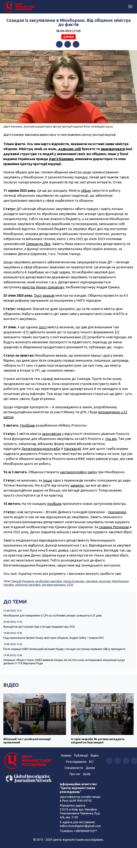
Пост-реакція (44, 295)
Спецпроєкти (73, 767)
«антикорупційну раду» (78, 472)
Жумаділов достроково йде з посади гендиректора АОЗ (39, 626)
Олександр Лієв (38, 244)
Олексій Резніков (22, 581)
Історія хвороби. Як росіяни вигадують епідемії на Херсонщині (97, 740)
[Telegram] (76, 44)
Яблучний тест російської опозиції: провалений (27, 740)
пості (43, 327)
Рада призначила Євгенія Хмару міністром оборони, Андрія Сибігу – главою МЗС (53, 637)
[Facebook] (59, 44)
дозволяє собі (69, 149)
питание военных (54, 584)
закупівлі (92, 581)
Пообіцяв (27, 425)
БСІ (91, 761)
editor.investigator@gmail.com (80, 826)
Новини (66, 755)
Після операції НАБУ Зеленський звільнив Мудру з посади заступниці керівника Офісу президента (64, 648)
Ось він (111, 439)
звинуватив (51, 434)
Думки (68, 36)
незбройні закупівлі (48, 581)
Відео (11, 685)
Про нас (74, 774)
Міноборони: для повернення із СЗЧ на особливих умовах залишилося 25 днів (52, 615)
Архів (86, 774)
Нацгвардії (72, 449)
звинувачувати (113, 149)
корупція (104, 581)
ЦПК (70, 584)
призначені (117, 512)
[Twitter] (67, 44)
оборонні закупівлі (27, 584)
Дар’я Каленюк (61, 159)
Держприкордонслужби (40, 449)
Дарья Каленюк (73, 581)
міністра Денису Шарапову (43, 287)
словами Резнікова (114, 527)
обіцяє (86, 190)
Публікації (81, 755)
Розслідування (76, 761)
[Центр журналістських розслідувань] (19, 6)
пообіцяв (54, 504)
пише (47, 480)
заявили (77, 485)
